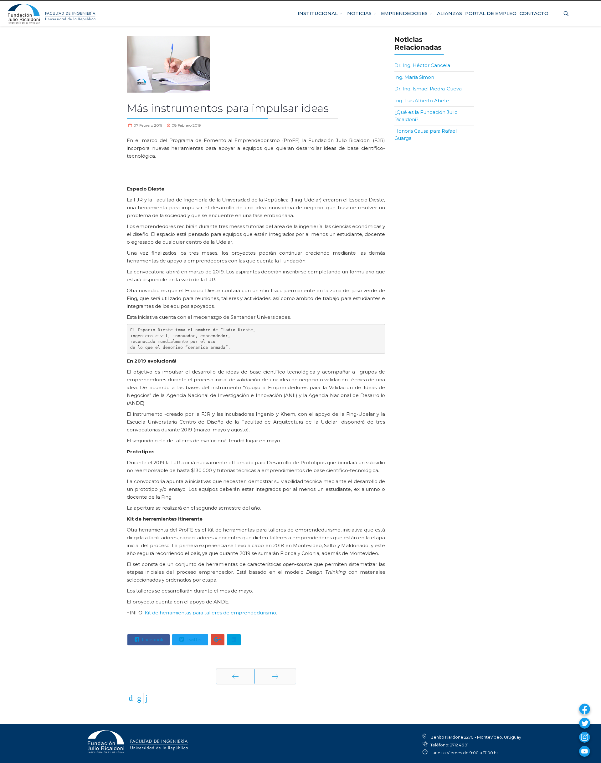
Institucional (321, 4)
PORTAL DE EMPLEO (491, 4)
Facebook (152, 640)
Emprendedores (407, 4)
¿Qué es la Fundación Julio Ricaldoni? (426, 115)
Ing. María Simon (414, 77)
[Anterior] (235, 676)
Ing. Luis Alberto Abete (421, 101)
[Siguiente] (275, 676)
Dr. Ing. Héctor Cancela (422, 65)
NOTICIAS (362, 4)
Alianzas (449, 4)
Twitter (193, 640)
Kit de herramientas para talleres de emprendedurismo (209, 613)
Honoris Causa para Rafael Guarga (425, 134)
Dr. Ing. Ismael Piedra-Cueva (428, 89)
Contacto (534, 4)
